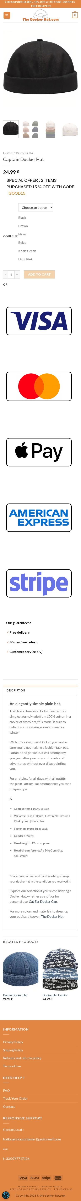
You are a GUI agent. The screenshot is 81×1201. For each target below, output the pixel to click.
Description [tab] (15, 690)
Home (7, 153)
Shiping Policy (13, 1050)
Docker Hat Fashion (55, 995)
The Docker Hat (52, 916)
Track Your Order (15, 1098)
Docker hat (25, 153)
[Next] (19, 110)
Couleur (10, 236)
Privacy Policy (13, 1042)
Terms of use (12, 1066)
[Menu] (7, 15)
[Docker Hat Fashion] (60, 969)
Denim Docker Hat (15, 995)
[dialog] (6, 1195)
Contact (9, 1106)
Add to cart (39, 274)
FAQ (6, 1090)
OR (5, 284)
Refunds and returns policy (22, 1058)
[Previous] (7, 110)
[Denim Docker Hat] (20, 969)
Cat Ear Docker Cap (43, 901)
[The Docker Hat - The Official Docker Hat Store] (40, 15)
